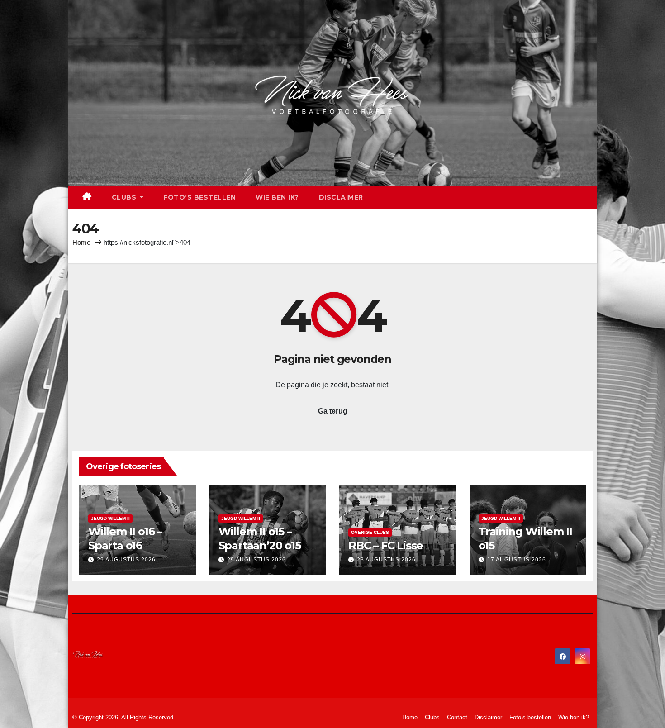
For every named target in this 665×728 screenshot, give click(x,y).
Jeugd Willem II (110, 518)
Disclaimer (341, 197)
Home (81, 242)
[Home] (87, 197)
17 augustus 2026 (516, 560)
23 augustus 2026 (386, 560)
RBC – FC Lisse (385, 545)
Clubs (125, 197)
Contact (457, 717)
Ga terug (332, 411)
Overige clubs (370, 532)
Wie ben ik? (277, 197)
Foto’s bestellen (199, 197)
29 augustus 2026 (126, 560)
